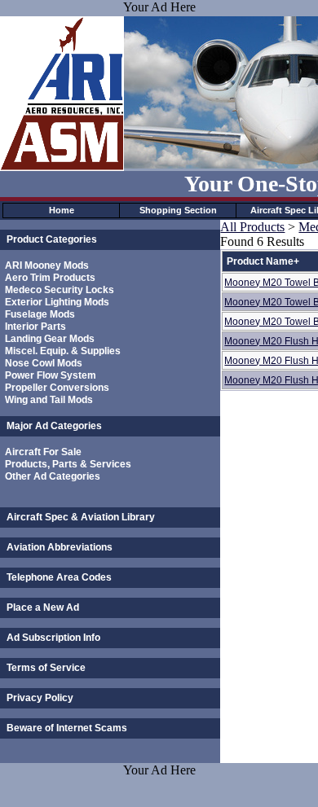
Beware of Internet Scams (67, 728)
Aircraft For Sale (43, 452)
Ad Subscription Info (53, 637)
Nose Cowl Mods (43, 363)
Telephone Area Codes (59, 577)
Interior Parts (35, 326)
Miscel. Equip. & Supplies (63, 351)
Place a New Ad (43, 607)
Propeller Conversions (57, 387)
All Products (252, 227)
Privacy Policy (40, 698)
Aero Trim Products (50, 277)
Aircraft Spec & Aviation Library (81, 517)
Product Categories (52, 239)
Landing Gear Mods (50, 338)
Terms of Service (46, 667)
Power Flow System (50, 375)
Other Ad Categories (52, 476)
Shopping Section (178, 210)
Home (61, 210)
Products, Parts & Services (68, 464)
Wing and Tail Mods (49, 400)
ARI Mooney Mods (47, 265)
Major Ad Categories (54, 426)
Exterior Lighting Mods (57, 302)
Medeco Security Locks (59, 290)
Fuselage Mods (40, 314)
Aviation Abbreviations (60, 547)
